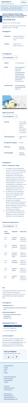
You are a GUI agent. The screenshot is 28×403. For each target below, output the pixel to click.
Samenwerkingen (4, 7)
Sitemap (6, 382)
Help (5, 371)
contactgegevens (6, 345)
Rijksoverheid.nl (8, 395)
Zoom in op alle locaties (18, 105)
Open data (6, 386)
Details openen (1, 19)
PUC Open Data (8, 389)
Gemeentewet (7, 316)
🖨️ (25, 104)
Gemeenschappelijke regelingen (16, 7)
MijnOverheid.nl (8, 394)
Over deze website (8, 365)
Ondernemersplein (8, 397)
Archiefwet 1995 (8, 318)
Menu (24, 2)
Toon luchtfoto (15, 105)
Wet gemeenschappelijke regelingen (12, 314)
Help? (16, 27)
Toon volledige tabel (8, 57)
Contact (6, 367)
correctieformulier (15, 342)
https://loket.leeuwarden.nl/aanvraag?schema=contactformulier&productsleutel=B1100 (20, 76)
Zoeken (6, 372)
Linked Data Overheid (9, 388)
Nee (13, 357)
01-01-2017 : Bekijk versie (10, 328)
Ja (5, 357)
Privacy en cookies (8, 378)
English (6, 369)
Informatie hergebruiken (10, 376)
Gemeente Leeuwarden (14, 247)
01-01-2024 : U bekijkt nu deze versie (13, 326)
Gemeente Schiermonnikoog (14, 254)
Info (25, 108)
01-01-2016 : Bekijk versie (10, 330)
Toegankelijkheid (8, 380)
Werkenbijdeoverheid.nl (10, 399)
